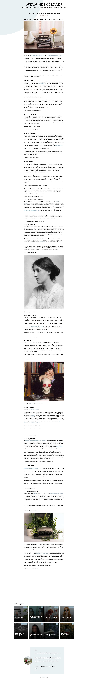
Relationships (40, 7)
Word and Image (25, 7)
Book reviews (56, 7)
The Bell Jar (32, 87)
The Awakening (39, 467)
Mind (65, 7)
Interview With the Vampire (40, 346)
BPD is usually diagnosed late (56, 327)
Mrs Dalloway (42, 241)
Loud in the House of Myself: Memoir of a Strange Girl (35, 440)
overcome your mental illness (42, 553)
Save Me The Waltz (59, 145)
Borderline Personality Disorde (37, 326)
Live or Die (33, 415)
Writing (31, 7)
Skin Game (35, 493)
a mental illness (29, 72)
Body (62, 7)
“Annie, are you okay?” (34, 409)
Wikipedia (32, 312)
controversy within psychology (37, 55)
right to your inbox (53, 664)
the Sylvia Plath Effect (42, 83)
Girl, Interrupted (30, 322)
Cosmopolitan (33, 403)
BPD (35, 7)
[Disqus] (44, 585)
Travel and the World (48, 7)
